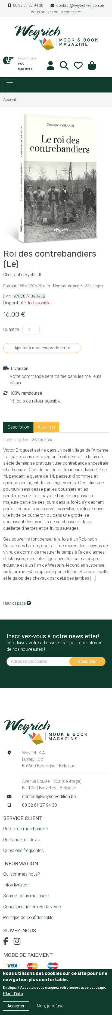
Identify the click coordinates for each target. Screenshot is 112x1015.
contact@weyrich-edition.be (80, 5)
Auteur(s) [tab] (46, 427)
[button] (92, 67)
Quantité (11, 329)
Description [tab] (18, 427)
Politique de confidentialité (28, 917)
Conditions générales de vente (32, 906)
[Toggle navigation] (9, 84)
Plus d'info (13, 993)
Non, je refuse (50, 1006)
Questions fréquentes (23, 850)
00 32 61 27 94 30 (28, 5)
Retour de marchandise (25, 828)
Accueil (9, 99)
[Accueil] (56, 37)
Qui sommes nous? (21, 874)
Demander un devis (21, 839)
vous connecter (67, 12)
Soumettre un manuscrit (26, 895)
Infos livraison (16, 885)
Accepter (15, 1005)
